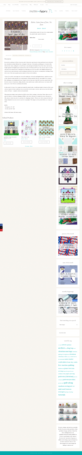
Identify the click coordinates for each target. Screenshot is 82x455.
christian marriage (65, 351)
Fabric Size (32, 37)
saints (46, 51)
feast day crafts (72, 362)
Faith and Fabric (41, 12)
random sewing (64, 386)
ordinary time (62, 373)
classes (68, 356)
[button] (26, 23)
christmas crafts (62, 356)
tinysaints (51, 51)
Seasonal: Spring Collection (36, 51)
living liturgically (67, 371)
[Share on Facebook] (1, 225)
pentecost (60, 383)
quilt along (68, 383)
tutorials (61, 395)
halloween (61, 368)
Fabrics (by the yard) (45, 50)
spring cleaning (69, 392)
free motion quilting (66, 365)
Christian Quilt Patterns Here (54, 1)
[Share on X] (1, 227)
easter (66, 359)
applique (69, 345)
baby (66, 348)
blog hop (70, 348)
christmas (72, 354)
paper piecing (70, 373)
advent (64, 345)
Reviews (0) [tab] (28, 55)
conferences (73, 356)
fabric (65, 362)
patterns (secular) (69, 379)
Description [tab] (9, 55)
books (75, 348)
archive (61, 348)
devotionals (61, 359)
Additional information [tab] (18, 55)
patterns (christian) (65, 376)
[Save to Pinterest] (1, 230)
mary (72, 371)
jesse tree (67, 368)
